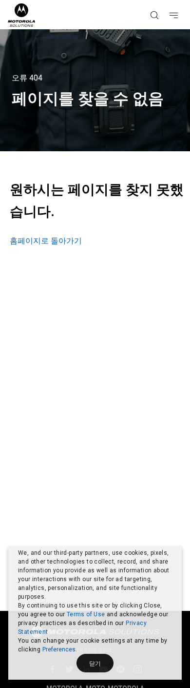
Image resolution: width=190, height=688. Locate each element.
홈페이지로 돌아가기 (46, 240)
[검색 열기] (167, 0)
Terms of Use (86, 614)
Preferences (59, 649)
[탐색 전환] (182, 0)
